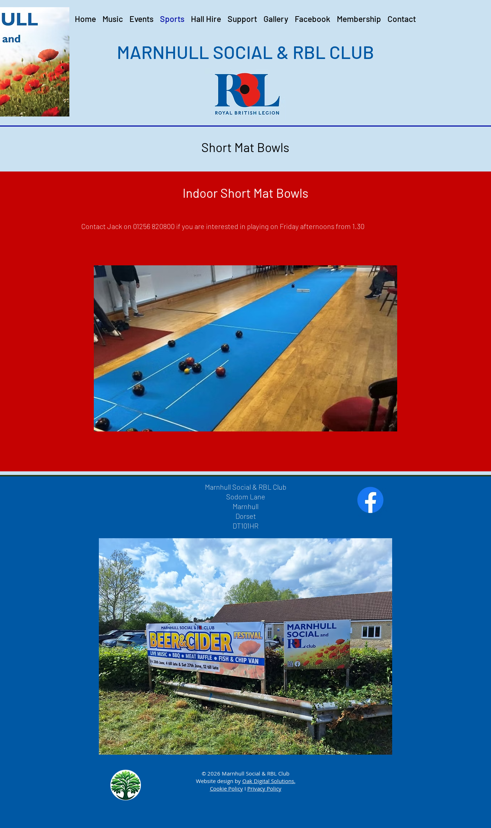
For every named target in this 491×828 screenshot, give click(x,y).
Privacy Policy (264, 788)
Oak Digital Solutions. (268, 780)
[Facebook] (370, 499)
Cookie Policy (226, 788)
